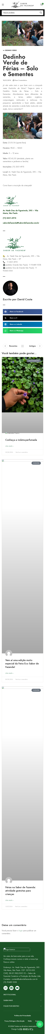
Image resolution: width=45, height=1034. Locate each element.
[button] (22, 311)
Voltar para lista (22, 346)
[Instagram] (5, 988)
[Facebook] (11, 988)
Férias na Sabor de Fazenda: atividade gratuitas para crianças (20, 891)
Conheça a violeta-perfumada (21, 440)
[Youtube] (17, 988)
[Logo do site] (22, 4)
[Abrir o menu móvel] (3, 4)
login (21, 930)
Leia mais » (9, 446)
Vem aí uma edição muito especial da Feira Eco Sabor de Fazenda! (22, 663)
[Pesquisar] (40, 12)
